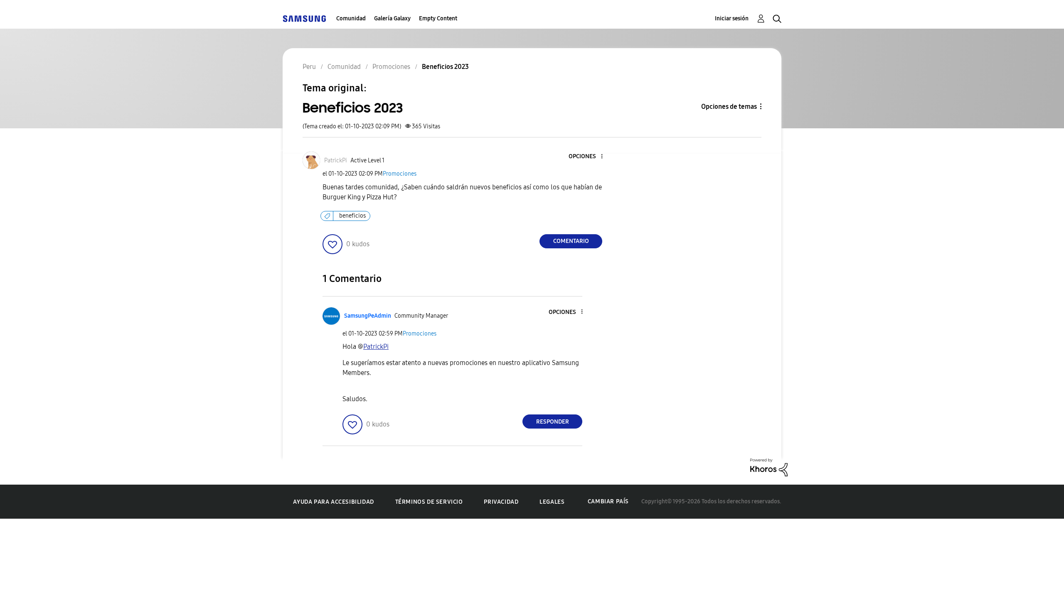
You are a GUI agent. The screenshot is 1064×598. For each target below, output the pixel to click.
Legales (551, 501)
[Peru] (304, 18)
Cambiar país (608, 501)
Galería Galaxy (392, 18)
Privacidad (501, 501)
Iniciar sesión (732, 18)
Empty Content (438, 18)
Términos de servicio (429, 501)
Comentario (571, 241)
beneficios (352, 215)
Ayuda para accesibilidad (333, 501)
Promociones (399, 173)
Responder (552, 421)
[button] (588, 157)
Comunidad (351, 18)
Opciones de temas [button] (729, 106)
